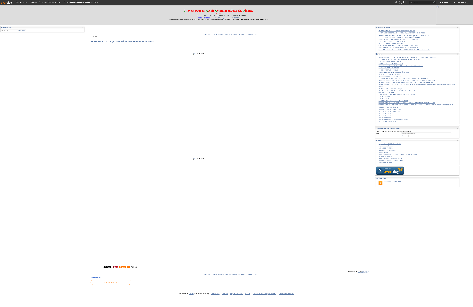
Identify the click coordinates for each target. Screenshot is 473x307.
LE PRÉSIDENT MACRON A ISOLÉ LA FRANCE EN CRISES (397, 31)
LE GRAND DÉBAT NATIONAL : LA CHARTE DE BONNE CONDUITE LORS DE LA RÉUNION (407, 80)
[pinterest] (404, 2)
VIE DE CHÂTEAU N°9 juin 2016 (388, 121)
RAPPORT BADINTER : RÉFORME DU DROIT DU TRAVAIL (397, 94)
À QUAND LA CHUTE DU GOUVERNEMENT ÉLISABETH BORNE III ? (400, 59)
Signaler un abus (236, 294)
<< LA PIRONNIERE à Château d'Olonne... (216, 34)
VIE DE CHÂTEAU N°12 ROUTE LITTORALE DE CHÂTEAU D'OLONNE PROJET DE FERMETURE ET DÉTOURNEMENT (416, 105)
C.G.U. (247, 294)
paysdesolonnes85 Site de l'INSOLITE (390, 144)
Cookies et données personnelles (264, 294)
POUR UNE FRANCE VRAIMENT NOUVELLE (392, 43)
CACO (191, 294)
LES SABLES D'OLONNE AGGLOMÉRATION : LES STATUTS (397, 90)
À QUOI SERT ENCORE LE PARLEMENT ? (392, 41)
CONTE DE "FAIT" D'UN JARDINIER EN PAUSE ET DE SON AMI (398, 39)
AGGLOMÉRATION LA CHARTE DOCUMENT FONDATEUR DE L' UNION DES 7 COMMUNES (407, 57)
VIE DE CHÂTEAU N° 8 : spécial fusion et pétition (393, 119)
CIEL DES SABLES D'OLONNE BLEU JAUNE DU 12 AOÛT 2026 (398, 45)
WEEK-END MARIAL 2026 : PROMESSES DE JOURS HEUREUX (398, 47)
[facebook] (396, 2)
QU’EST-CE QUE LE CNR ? (387, 92)
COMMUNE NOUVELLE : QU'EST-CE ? (391, 63)
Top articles (215, 294)
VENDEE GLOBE (384, 152)
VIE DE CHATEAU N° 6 (385, 115)
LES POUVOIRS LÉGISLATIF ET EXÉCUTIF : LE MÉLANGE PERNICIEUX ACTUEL (404, 35)
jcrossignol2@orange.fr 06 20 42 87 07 (225, 18)
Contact (225, 294)
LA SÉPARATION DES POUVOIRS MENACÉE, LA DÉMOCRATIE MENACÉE (402, 33)
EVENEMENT (366, 271)
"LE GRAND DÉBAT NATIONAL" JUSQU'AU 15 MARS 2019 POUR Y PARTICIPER (403, 78)
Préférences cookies (286, 294)
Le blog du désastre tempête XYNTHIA (390, 158)
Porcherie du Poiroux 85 (386, 156)
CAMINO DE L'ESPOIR (386, 148)
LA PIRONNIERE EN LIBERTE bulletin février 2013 (394, 72)
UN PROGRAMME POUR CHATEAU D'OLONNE (393, 101)
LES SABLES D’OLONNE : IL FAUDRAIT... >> (243, 34)
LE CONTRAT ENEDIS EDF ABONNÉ (390, 76)
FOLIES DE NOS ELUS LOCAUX (389, 68)
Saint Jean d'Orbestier (385, 162)
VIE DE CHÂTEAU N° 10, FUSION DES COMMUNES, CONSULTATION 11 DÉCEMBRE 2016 (407, 103)
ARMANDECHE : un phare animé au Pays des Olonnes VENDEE (122, 41)
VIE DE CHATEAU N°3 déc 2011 (388, 107)
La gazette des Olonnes (386, 146)
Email (377, 133)
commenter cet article (362, 272)
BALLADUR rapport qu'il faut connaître (390, 61)
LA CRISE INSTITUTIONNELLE (388, 70)
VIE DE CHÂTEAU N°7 (385, 117)
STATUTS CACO (384, 98)
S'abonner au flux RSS (392, 181)
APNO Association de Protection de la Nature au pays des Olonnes (399, 154)
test (93, 28)
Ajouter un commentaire (111, 282)
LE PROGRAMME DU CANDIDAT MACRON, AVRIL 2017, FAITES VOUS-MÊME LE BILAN (406, 82)
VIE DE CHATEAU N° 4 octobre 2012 (390, 109)
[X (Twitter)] (400, 2)
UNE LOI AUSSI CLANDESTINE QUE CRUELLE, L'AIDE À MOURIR (399, 37)
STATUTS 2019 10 (384, 96)
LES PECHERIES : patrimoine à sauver (390, 88)
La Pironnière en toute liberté (387, 150)
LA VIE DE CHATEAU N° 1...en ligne (389, 74)
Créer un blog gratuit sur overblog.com (390, 170)
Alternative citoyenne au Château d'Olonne (391, 160)
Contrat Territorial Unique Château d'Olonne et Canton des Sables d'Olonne (401, 66)
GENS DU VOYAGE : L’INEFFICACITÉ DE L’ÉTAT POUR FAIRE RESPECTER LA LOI (404, 49)
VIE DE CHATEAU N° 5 (385, 113)
